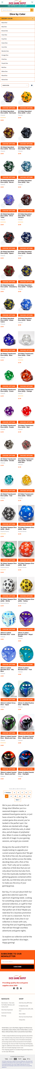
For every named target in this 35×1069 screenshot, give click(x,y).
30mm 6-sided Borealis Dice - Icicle (8, 633)
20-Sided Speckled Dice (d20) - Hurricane (8, 112)
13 (29, 796)
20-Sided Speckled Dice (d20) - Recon (7, 181)
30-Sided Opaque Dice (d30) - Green (9, 564)
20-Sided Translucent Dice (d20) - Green (8, 390)
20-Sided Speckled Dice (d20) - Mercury (8, 148)
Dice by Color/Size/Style (25, 1017)
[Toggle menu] (2, 2)
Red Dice (4, 67)
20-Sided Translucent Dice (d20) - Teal (8, 494)
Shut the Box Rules (22, 1029)
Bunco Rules (13, 1029)
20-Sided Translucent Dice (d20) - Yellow (25, 494)
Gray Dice (4, 39)
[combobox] (17, 10)
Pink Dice (4, 59)
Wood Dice (4, 75)
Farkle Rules (5, 1028)
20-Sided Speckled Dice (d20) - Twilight (25, 286)
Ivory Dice (4, 47)
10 (15, 796)
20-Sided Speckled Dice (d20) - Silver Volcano (25, 215)
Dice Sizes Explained (7, 1010)
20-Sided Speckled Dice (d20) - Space (7, 252)
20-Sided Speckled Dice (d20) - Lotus (25, 112)
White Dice (4, 71)
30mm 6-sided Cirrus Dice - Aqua (8, 703)
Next (17, 800)
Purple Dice (5, 63)
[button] (31, 85)
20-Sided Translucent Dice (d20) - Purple (8, 426)
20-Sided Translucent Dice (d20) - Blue (8, 354)
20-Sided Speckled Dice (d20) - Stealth (25, 252)
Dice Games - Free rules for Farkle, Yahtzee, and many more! (7, 1005)
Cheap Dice (22, 1020)
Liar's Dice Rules (14, 1028)
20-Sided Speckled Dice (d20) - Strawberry (9, 286)
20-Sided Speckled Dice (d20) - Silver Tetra (7, 215)
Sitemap (3, 1016)
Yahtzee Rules (10, 1031)
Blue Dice (4, 26)
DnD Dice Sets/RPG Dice (25, 1003)
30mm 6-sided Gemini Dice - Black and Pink (26, 737)
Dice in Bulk (22, 1014)
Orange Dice (5, 55)
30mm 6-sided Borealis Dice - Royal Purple (25, 634)
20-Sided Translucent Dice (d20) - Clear (25, 354)
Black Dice (4, 22)
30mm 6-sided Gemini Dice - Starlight (26, 773)
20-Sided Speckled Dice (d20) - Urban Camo (7, 320)
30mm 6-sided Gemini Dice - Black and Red (8, 773)
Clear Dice (4, 35)
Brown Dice (5, 31)
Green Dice (4, 43)
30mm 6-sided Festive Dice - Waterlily (26, 703)
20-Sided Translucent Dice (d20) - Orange (25, 390)
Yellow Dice (5, 79)
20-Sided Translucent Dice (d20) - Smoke (8, 459)
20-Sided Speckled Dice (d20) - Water (25, 319)
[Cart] (32, 2)
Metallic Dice (5, 51)
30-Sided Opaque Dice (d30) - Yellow (26, 600)
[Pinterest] (20, 988)
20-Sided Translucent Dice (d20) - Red (25, 426)
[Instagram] (17, 988)
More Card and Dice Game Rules (23, 1031)
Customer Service (6, 1013)
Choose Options (8, 108)
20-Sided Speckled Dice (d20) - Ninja (25, 148)
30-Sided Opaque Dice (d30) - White (9, 600)
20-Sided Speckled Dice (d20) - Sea (25, 181)
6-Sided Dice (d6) (23, 1006)
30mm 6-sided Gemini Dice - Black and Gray (8, 737)
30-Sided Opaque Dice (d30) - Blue (26, 528)
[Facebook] (14, 988)
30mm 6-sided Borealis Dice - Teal (25, 668)
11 (20, 796)
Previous (8, 792)
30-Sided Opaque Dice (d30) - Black (9, 528)
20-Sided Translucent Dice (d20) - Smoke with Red (25, 460)
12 (24, 796)
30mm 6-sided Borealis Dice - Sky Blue (7, 669)
